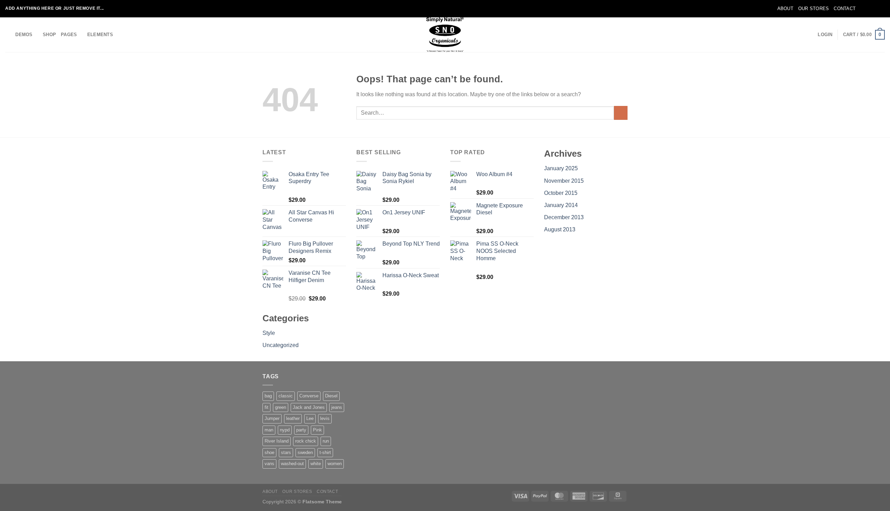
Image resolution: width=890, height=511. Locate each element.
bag (268, 395)
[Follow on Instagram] (868, 8)
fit (266, 407)
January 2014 (561, 205)
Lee (310, 418)
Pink (317, 429)
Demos (23, 34)
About (785, 8)
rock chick (305, 441)
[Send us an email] (881, 8)
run (326, 441)
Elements (100, 34)
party (301, 429)
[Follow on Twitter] (875, 8)
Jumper (272, 418)
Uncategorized (280, 345)
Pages (69, 34)
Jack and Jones (309, 407)
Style (268, 333)
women (334, 463)
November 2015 (564, 181)
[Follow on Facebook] (861, 8)
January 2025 (561, 168)
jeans (336, 407)
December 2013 (564, 217)
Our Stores (813, 8)
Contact (845, 8)
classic (285, 395)
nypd (285, 429)
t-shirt (325, 452)
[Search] (7, 34)
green (280, 407)
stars (286, 452)
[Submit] (621, 112)
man (269, 429)
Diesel (331, 395)
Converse (308, 395)
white (315, 463)
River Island (277, 441)
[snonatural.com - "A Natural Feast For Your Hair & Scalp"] (445, 34)
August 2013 (559, 229)
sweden (305, 452)
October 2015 (560, 193)
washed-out (292, 463)
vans (269, 463)
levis (325, 418)
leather (293, 418)
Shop (49, 34)
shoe (269, 452)
